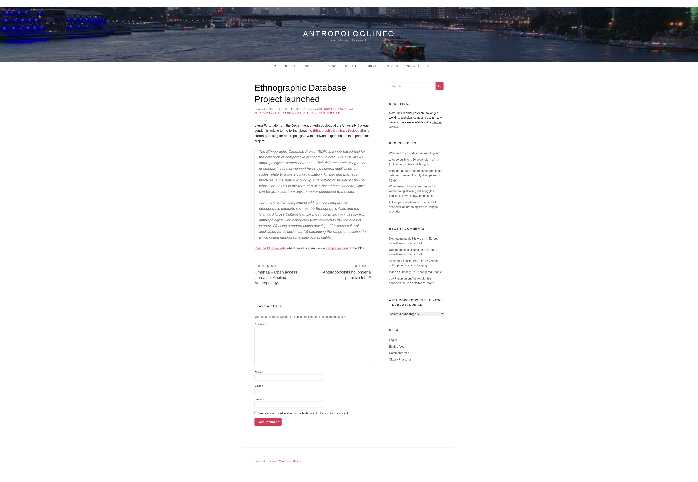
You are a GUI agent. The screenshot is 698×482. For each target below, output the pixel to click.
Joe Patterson (398, 278)
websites (334, 112)
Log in (393, 340)
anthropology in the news (274, 112)
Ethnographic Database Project (335, 130)
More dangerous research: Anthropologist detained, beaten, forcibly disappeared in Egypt (415, 175)
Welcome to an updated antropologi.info (414, 153)
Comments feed (399, 353)
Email (259, 385)
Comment (261, 324)
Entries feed (396, 346)
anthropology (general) (335, 109)
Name (259, 371)
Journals (372, 66)
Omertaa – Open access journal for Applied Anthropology (275, 275)
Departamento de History (405, 238)
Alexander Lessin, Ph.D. (405, 260)
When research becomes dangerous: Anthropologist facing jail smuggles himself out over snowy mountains (412, 191)
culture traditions (311, 112)
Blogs (392, 66)
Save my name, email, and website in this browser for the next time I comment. (303, 413)
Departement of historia (404, 249)
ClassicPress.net (400, 359)
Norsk (290, 66)
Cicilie (351, 66)
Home (274, 66)
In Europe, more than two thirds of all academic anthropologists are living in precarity (413, 207)
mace (393, 272)
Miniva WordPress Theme (285, 461)
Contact (412, 66)
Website (259, 399)
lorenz (299, 109)
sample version (337, 248)
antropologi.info (349, 33)
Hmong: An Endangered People (421, 272)
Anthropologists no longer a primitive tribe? (347, 272)
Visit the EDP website (270, 248)
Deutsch (331, 66)
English (310, 66)
